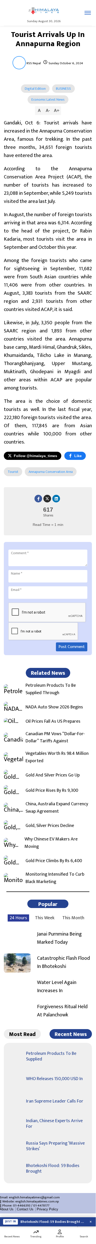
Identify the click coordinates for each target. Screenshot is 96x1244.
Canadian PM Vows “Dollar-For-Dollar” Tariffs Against (55, 737)
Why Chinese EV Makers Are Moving (51, 843)
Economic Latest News (48, 99)
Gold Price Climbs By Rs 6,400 (54, 861)
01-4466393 (21, 1205)
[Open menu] (88, 13)
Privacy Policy (47, 1209)
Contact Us (25, 1209)
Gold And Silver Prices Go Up (53, 775)
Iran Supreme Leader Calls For (54, 1101)
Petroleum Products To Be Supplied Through (51, 689)
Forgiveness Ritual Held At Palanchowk (62, 1010)
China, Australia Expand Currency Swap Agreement (57, 807)
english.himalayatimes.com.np (37, 1201)
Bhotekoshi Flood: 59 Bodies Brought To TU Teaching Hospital (53, 1222)
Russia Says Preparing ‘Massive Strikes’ (55, 1146)
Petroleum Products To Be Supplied (51, 1056)
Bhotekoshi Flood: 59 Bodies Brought (52, 1168)
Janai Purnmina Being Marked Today (59, 938)
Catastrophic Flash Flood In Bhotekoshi (63, 962)
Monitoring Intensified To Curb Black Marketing (55, 878)
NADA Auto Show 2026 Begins (54, 707)
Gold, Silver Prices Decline (50, 826)
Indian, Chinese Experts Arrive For (54, 1123)
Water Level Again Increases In (56, 986)
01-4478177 (41, 1205)
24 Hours (18, 918)
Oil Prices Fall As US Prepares (53, 721)
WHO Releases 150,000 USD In (54, 1079)
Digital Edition (35, 89)
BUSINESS (63, 89)
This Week (44, 918)
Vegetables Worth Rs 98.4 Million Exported (57, 757)
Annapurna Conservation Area (51, 472)
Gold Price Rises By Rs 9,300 (52, 790)
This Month (73, 918)
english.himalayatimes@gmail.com (34, 1197)
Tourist (13, 472)
